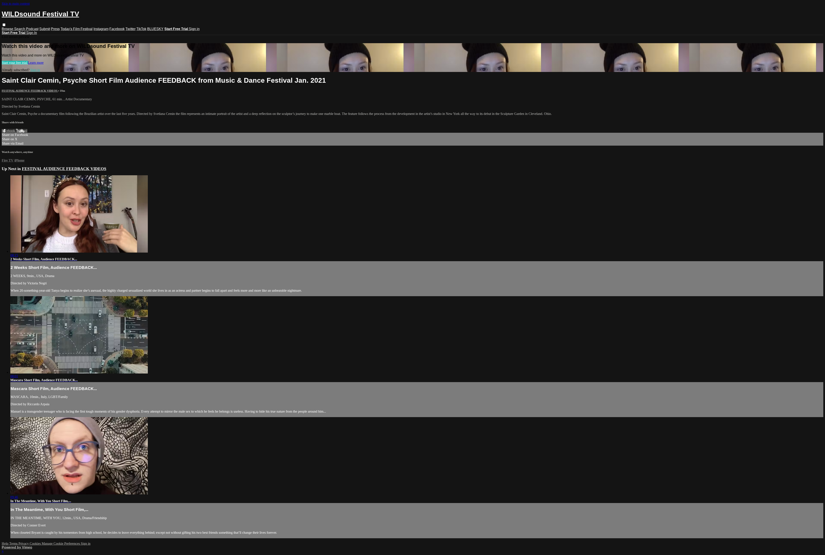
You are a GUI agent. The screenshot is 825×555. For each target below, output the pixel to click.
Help (5, 543)
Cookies (36, 543)
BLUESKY (155, 29)
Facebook (117, 29)
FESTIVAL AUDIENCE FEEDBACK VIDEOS (30, 90)
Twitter (130, 29)
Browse (8, 29)
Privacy (24, 543)
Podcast (32, 29)
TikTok (141, 29)
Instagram (100, 29)
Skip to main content (16, 3)
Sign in (194, 29)
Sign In (31, 33)
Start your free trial (15, 62)
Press (55, 29)
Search (20, 29)
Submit (44, 29)
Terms (13, 543)
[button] (4, 24)
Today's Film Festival (77, 29)
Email (23, 131)
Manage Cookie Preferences (61, 543)
